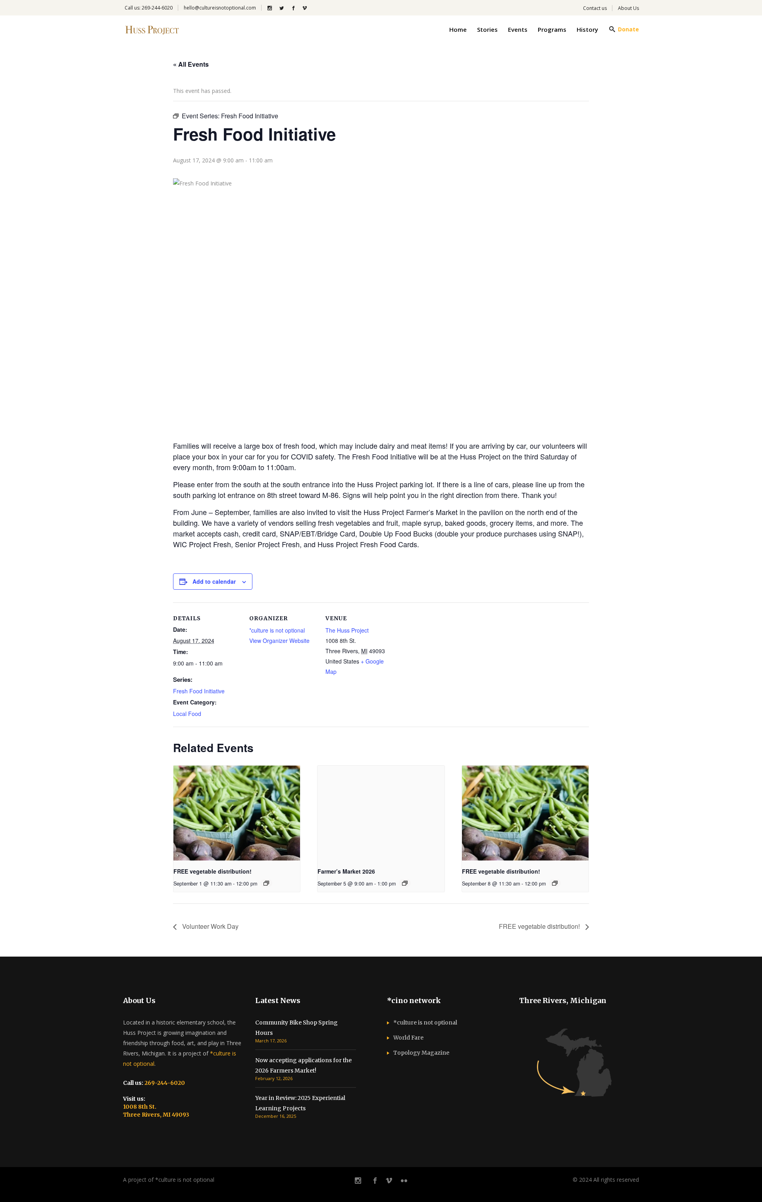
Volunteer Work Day (210, 926)
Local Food (187, 714)
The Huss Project (347, 630)
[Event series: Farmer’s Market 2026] (405, 883)
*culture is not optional (277, 630)
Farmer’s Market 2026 (346, 871)
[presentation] (236, 813)
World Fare (408, 1037)
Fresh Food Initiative (199, 691)
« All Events (191, 64)
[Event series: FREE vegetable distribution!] (266, 883)
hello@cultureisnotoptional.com (220, 7)
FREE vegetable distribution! (212, 871)
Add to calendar (214, 581)
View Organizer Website (279, 640)
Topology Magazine (421, 1052)
